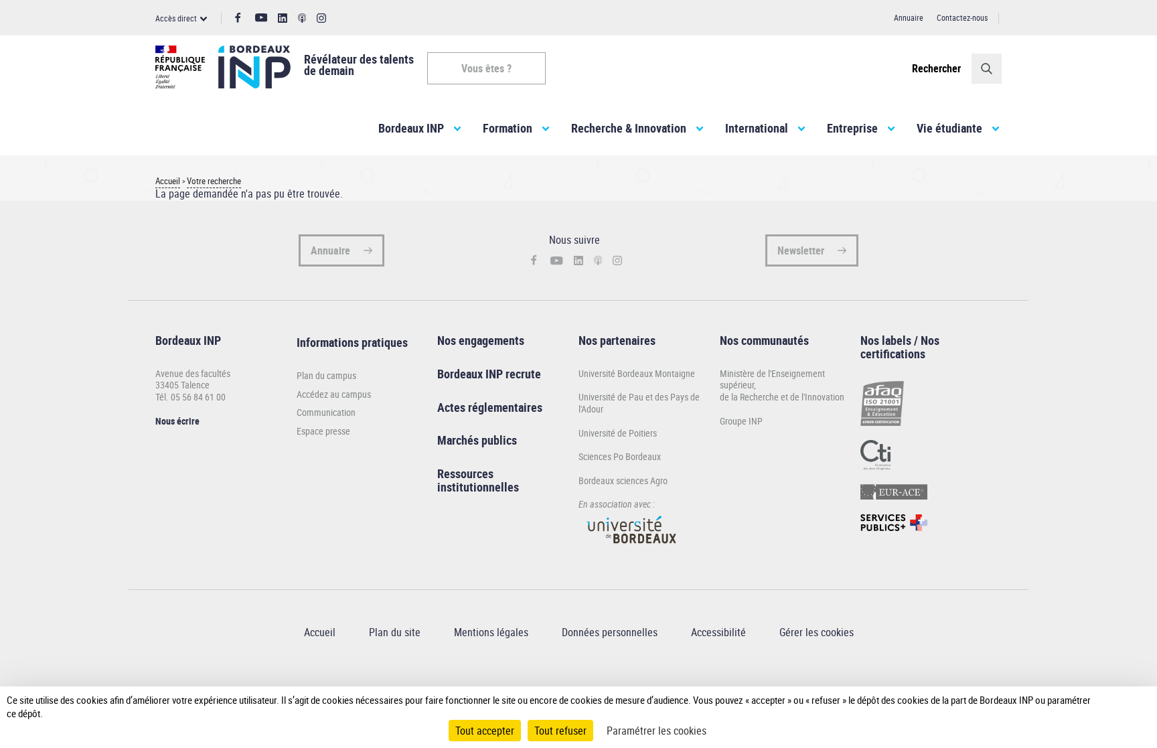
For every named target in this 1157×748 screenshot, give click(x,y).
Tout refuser (560, 730)
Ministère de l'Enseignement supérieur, (772, 379)
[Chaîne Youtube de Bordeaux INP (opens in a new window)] (261, 17)
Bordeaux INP (411, 128)
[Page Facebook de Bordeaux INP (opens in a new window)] (238, 18)
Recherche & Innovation (628, 128)
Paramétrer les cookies (656, 730)
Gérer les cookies (816, 632)
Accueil (167, 181)
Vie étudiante (949, 128)
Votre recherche (214, 181)
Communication (326, 412)
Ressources (465, 473)
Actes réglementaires (489, 407)
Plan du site (394, 632)
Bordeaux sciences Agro (623, 480)
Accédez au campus (334, 394)
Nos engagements (480, 340)
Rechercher (936, 68)
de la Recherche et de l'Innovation (782, 396)
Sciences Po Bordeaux (619, 456)
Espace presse (323, 431)
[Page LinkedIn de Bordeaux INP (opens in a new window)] (282, 18)
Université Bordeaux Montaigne (636, 373)
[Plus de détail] (1110, 706)
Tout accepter (484, 730)
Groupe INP (741, 421)
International (756, 128)
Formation (507, 128)
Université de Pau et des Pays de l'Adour (639, 402)
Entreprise (852, 128)
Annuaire (908, 17)
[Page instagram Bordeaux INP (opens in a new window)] (321, 18)
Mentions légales (491, 632)
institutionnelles (478, 487)
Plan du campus (326, 376)
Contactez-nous (962, 17)
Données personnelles (610, 632)
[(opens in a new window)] (632, 549)
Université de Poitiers (617, 433)
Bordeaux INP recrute (489, 374)
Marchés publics (477, 440)
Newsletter (800, 250)
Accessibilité (718, 632)
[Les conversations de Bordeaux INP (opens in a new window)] (302, 18)
